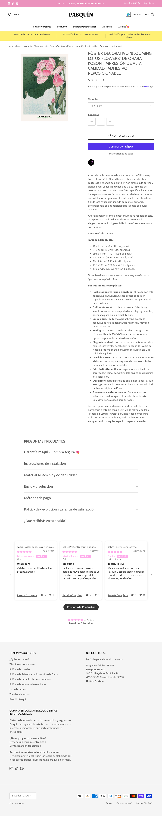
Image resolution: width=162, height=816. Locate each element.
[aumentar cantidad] (110, 122)
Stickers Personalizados (84, 26)
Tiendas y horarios (19, 694)
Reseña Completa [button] (27, 595)
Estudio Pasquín (18, 699)
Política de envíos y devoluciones (27, 684)
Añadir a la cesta (121, 136)
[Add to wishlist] (91, 162)
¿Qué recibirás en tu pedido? (45, 521)
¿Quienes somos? (19, 659)
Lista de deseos (18, 689)
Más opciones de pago (121, 154)
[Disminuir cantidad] (92, 122)
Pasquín (20, 803)
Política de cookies (19, 669)
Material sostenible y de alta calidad (51, 475)
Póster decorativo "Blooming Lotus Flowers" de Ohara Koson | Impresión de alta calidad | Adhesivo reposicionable (69, 46)
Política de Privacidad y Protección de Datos (33, 674)
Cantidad (93, 115)
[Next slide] (151, 575)
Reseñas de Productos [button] (81, 607)
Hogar (11, 46)
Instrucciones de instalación (45, 464)
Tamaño (93, 99)
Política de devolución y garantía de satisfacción (60, 509)
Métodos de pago (37, 498)
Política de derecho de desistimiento (29, 679)
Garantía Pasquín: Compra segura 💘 (51, 452)
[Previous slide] (10, 575)
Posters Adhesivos (42, 26)
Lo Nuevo (62, 26)
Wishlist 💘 (123, 26)
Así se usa (107, 26)
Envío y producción (38, 487)
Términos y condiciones (22, 664)
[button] (41, 594)
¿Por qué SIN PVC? (144, 803)
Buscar (109, 803)
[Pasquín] (81, 14)
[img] (24, 552)
